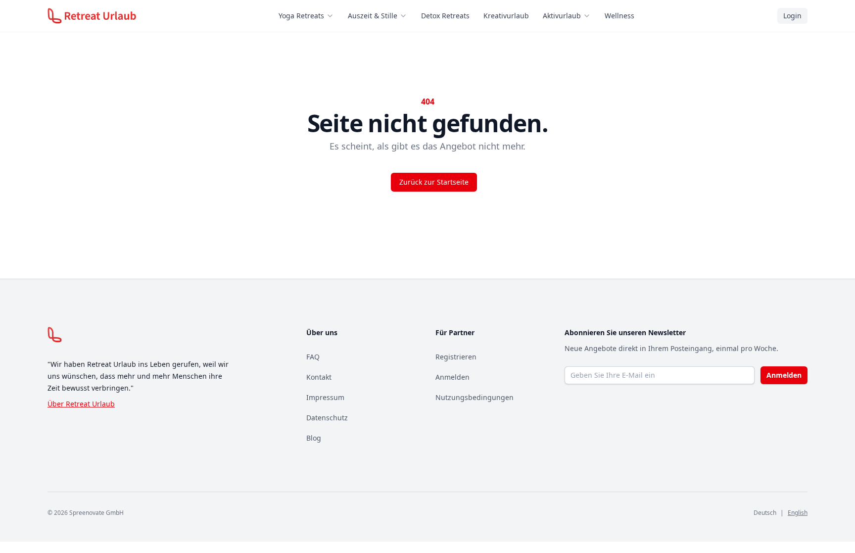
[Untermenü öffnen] (333, 16)
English (798, 512)
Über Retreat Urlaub (81, 403)
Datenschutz (327, 417)
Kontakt (319, 377)
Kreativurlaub (506, 15)
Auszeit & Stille (372, 15)
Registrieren (455, 356)
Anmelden (452, 377)
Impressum (325, 397)
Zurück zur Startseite (434, 182)
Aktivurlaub (562, 15)
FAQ (313, 356)
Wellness (619, 15)
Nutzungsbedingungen (474, 397)
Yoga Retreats (301, 15)
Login (792, 15)
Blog (313, 438)
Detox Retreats (445, 15)
